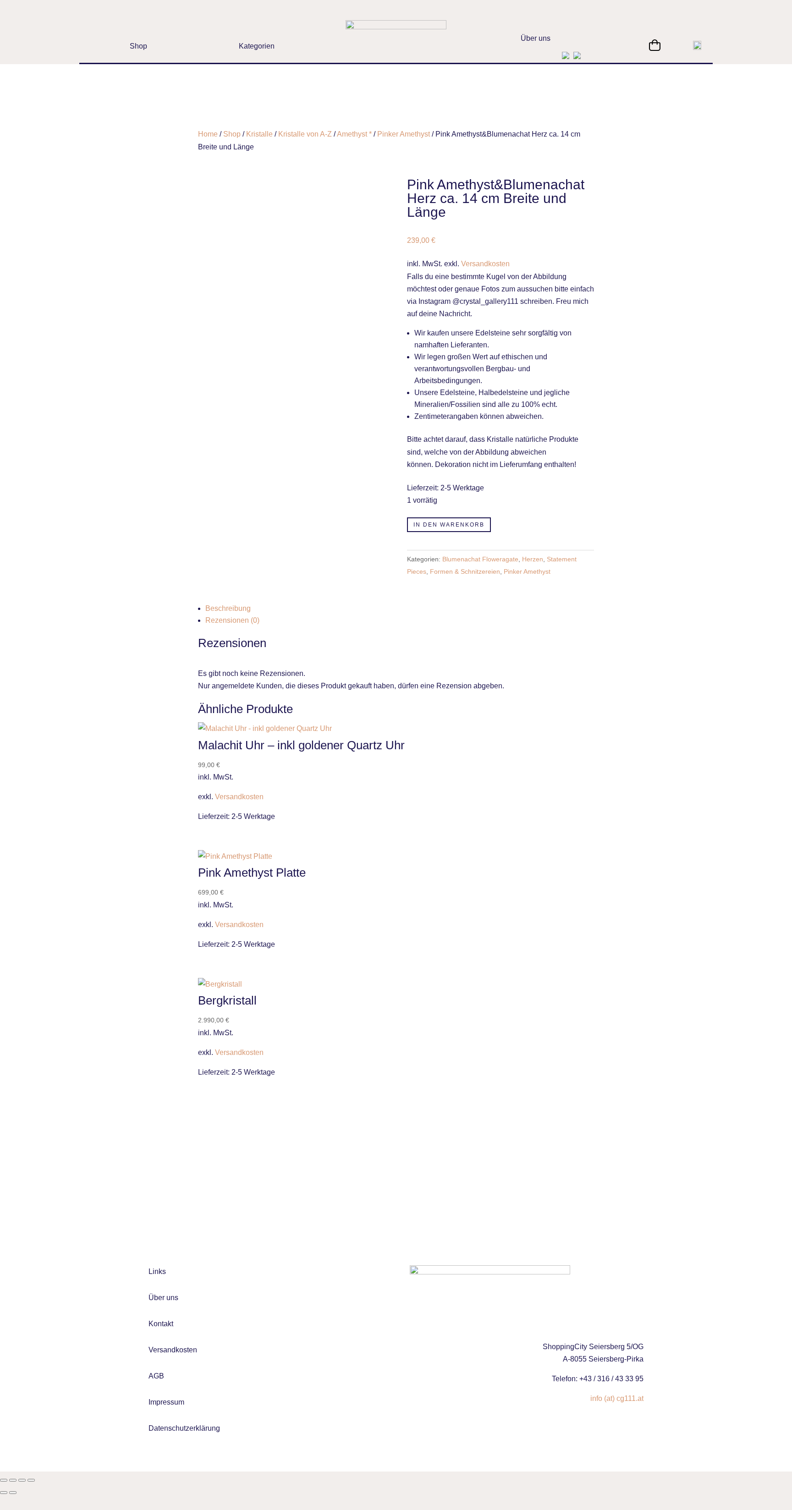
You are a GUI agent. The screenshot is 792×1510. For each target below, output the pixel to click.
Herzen (532, 559)
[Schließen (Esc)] (31, 1480)
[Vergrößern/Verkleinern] (3, 1480)
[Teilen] (22, 1480)
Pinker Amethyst (403, 134)
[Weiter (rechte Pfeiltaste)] (12, 1492)
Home (208, 134)
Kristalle (259, 134)
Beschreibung (228, 608)
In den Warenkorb (448, 525)
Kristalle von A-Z (305, 134)
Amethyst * (354, 134)
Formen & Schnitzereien (465, 571)
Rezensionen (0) (232, 620)
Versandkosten (485, 264)
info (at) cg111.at (617, 1398)
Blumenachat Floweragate (480, 559)
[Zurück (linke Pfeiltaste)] (3, 1492)
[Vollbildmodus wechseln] (12, 1480)
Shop (232, 134)
